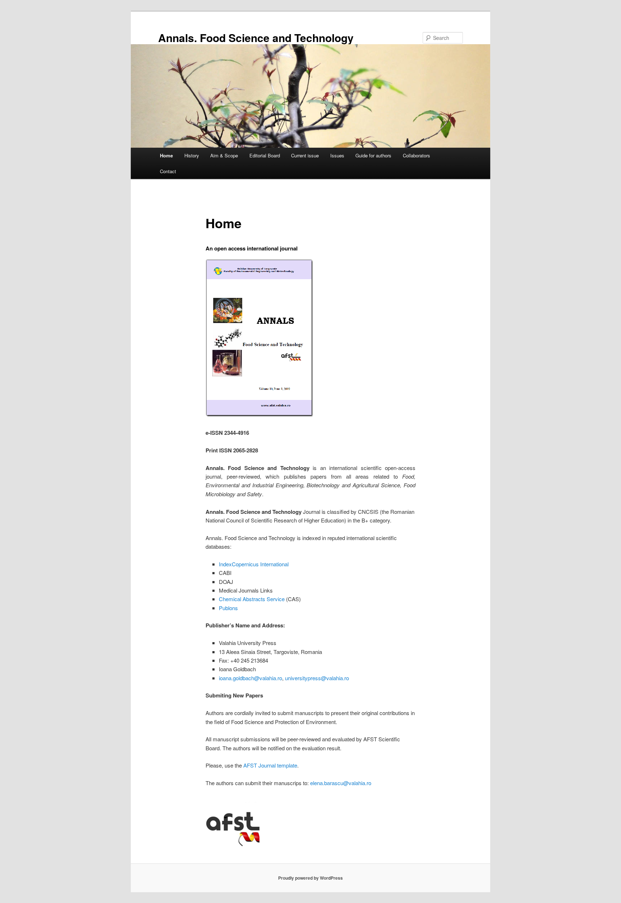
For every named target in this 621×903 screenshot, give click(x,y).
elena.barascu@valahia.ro (340, 783)
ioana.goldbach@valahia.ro (250, 678)
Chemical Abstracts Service (252, 599)
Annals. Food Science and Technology (256, 37)
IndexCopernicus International (254, 564)
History (191, 155)
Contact (168, 171)
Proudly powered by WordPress (310, 878)
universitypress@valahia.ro (317, 678)
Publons (228, 608)
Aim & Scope (224, 155)
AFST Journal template (270, 765)
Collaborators (416, 155)
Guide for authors (373, 155)
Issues (337, 155)
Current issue (305, 155)
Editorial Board (264, 155)
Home (166, 155)
